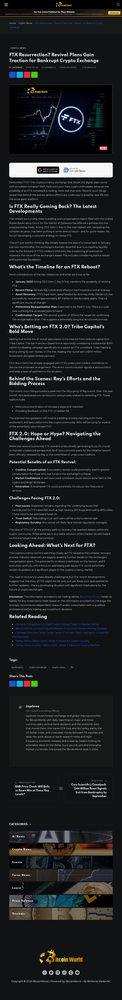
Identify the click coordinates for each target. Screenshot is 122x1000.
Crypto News (25, 23)
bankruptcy (17, 667)
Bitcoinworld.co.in (90, 596)
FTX (72, 667)
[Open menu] (6, 4)
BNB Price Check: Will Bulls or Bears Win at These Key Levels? (32, 790)
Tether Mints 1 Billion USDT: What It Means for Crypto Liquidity (52, 641)
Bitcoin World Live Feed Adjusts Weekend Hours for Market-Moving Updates (61, 628)
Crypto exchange (38, 667)
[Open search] (118, 4)
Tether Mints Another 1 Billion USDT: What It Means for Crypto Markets (57, 645)
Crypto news (58, 667)
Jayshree (17, 67)
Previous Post (27, 782)
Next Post (97, 781)
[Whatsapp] (34, 75)
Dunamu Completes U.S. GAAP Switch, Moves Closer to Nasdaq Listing (56, 624)
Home (12, 23)
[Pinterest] (27, 75)
